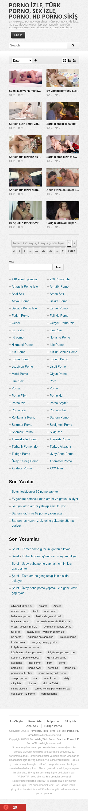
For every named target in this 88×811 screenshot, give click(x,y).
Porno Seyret (59, 403)
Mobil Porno (20, 374)
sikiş (66, 678)
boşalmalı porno (20, 621)
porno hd (53, 667)
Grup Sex (56, 330)
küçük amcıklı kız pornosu (26, 652)
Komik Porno (20, 359)
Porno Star (19, 410)
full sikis (15, 631)
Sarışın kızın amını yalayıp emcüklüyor (34, 124)
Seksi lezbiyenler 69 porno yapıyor (32, 90)
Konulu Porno (59, 359)
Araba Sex (57, 294)
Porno (54, 388)
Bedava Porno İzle (24, 308)
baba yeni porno (20, 616)
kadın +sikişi (18, 642)
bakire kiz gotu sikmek (49, 616)
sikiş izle (16, 683)
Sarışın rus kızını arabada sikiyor (31, 190)
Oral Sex (18, 381)
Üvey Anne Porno (61, 454)
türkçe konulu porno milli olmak (52, 688)
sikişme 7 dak (50, 683)
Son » (71, 250)
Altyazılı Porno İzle (25, 286)
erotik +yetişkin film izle (24, 626)
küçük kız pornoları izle (61, 652)
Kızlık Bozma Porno (63, 352)
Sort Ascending (35, 60)
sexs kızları (50, 678)
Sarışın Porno (59, 417)
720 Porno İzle (59, 279)
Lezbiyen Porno (22, 366)
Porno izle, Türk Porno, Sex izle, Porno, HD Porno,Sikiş (43, 10)
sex (35, 678)
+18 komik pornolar (25, 279)
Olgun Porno (58, 374)
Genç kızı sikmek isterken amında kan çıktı (37, 223)
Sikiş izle (56, 432)
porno (62, 662)
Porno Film (19, 395)
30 (51, 250)
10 (36, 250)
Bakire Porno (58, 301)
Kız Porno (18, 352)
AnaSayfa (16, 721)
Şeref (15, 549)
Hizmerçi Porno (22, 344)
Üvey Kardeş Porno (25, 461)
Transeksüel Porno (24, 439)
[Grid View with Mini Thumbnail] (64, 60)
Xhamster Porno (61, 461)
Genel (16, 323)
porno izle (70, 667)
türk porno (51, 776)
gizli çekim (19, 330)
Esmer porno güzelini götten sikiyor (46, 549)
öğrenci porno (49, 693)
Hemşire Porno (60, 337)
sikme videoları (19, 688)
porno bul (16, 667)
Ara (11, 261)
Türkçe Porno (21, 454)
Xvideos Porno (22, 468)
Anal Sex (18, 294)
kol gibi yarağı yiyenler (44, 642)
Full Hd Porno (59, 315)
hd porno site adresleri (40, 637)
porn (49, 662)
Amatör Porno (59, 286)
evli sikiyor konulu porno (57, 626)
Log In (18, 35)
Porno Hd (56, 395)
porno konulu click (21, 673)
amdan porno (18, 611)
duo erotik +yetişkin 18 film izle (53, 621)
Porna (16, 388)
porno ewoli (34, 667)
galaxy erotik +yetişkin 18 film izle (46, 631)
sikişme (31, 683)
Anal (35, 611)
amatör (43, 606)
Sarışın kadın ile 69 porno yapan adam (38, 513)
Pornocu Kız (58, 410)
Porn (53, 381)
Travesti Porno (60, 439)
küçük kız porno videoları (25, 657)
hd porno (17, 337)
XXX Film (56, 468)
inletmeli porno (68, 637)
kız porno (16, 662)
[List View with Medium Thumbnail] (74, 60)
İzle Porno (57, 344)
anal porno (50, 611)
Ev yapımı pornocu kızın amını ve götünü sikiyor (45, 499)
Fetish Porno (20, 315)
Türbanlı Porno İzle (25, 446)
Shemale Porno (22, 432)
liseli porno (35, 662)
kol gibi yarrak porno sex (25, 647)
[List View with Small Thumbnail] (69, 60)
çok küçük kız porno (23, 693)
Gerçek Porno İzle (62, 323)
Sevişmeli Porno (61, 424)
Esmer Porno (59, 308)
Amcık (57, 606)
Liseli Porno (58, 366)
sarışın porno (19, 678)
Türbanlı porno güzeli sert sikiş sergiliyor (49, 556)
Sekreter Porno (22, 424)
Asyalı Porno (20, 301)
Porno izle (18, 403)
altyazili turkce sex (21, 606)
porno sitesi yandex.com (52, 673)
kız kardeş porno (56, 657)
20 (44, 250)
